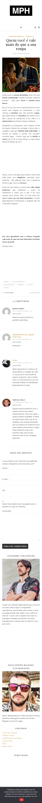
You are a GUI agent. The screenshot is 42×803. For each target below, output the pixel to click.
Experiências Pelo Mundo (12, 738)
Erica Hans (9, 293)
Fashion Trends (8, 735)
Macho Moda (7, 746)
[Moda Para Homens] (21, 11)
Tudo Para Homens (9, 733)
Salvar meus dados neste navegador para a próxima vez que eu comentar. (19, 505)
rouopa (6, 287)
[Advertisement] (21, 158)
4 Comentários (34, 293)
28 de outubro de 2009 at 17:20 (22, 311)
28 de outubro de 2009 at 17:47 (22, 339)
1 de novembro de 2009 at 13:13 (23, 402)
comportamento (16, 36)
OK (21, 800)
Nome (5, 468)
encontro (30, 284)
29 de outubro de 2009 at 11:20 (22, 363)
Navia (4, 743)
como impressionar (18, 281)
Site (3, 490)
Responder (17, 314)
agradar (6, 281)
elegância (21, 284)
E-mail (5, 479)
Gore (15, 360)
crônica (30, 36)
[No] (39, 795)
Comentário (6, 511)
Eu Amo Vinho (7, 741)
